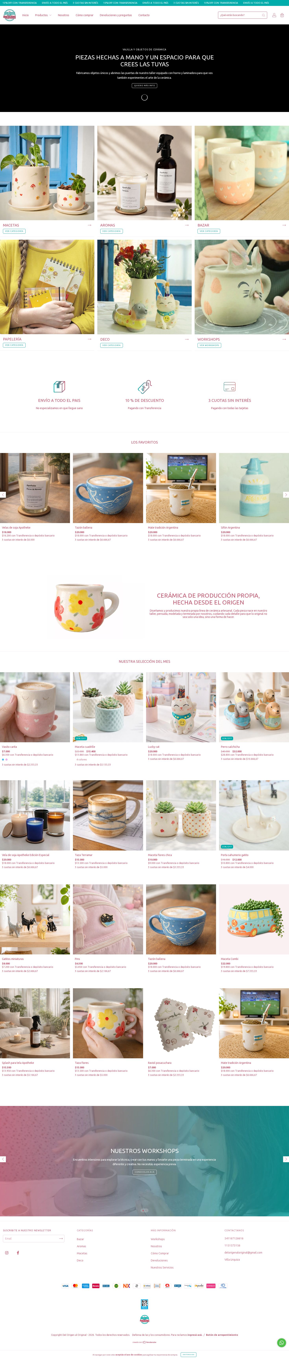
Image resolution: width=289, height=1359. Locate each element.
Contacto (144, 15)
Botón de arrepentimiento (222, 1335)
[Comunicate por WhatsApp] (281, 1342)
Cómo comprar (84, 15)
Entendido (188, 1354)
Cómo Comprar (160, 1253)
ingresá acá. (195, 1335)
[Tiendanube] (144, 1342)
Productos (41, 15)
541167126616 (234, 1238)
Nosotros (63, 15)
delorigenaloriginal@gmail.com (243, 1252)
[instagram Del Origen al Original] (7, 1253)
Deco (80, 1260)
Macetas (82, 1253)
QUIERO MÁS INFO (144, 85)
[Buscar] (263, 15)
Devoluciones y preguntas (116, 15)
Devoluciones (159, 1260)
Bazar (80, 1239)
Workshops (158, 1239)
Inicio (25, 15)
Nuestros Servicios (162, 1267)
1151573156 (232, 1245)
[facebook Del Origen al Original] (18, 1253)
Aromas (81, 1246)
